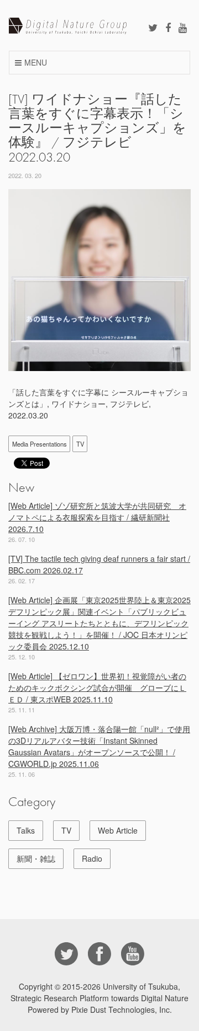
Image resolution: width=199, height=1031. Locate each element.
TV (80, 443)
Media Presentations (39, 443)
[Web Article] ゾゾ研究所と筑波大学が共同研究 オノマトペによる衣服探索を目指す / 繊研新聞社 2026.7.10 (97, 517)
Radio (92, 858)
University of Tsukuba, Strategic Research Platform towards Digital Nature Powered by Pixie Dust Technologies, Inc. (99, 998)
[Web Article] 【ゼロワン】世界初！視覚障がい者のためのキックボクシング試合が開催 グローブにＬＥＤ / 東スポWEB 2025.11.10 (97, 687)
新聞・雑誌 (36, 858)
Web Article (118, 830)
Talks (26, 830)
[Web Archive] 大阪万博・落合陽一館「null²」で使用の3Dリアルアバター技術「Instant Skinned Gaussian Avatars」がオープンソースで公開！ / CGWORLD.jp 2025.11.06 (99, 746)
